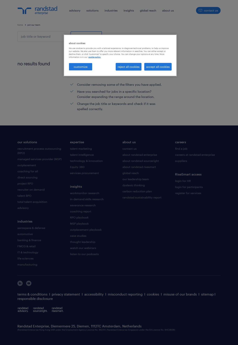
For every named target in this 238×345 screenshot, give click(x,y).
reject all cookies (129, 66)
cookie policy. (94, 57)
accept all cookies (158, 66)
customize (80, 66)
